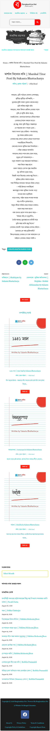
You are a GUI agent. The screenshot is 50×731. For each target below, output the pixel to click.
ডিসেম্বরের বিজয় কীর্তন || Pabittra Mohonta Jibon (20, 585)
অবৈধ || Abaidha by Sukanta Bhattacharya (25, 491)
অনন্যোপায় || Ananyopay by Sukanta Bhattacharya (25, 416)
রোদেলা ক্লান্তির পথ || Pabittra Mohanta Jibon (19, 611)
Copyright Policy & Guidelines (15, 693)
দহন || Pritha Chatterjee (11, 577)
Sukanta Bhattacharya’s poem (19, 215)
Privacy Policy (21, 689)
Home (5, 29)
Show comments (25, 265)
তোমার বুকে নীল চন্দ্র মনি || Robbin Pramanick (19, 628)
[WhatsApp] (25, 228)
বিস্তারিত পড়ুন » (24, 358)
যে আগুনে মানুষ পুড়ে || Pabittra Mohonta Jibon (20, 594)
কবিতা (15, 50)
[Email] (31, 228)
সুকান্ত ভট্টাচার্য (21, 50)
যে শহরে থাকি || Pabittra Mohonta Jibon (17, 620)
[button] (21, 8)
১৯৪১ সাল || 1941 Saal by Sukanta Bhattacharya (25, 337)
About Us (9, 689)
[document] (25, 714)
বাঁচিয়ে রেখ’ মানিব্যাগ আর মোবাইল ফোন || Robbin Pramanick (25, 637)
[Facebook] (18, 228)
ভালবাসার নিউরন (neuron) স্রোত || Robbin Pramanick (23, 645)
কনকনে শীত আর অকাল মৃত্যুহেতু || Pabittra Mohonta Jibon (24, 602)
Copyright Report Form (37, 693)
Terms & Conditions (37, 689)
